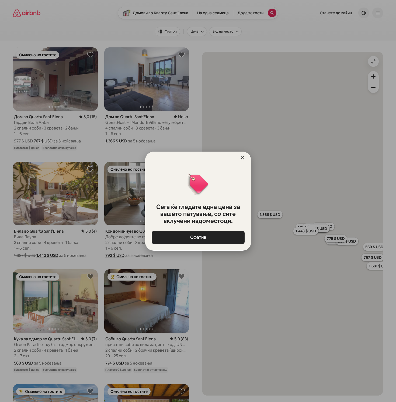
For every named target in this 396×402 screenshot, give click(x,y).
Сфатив (198, 237)
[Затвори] (242, 158)
